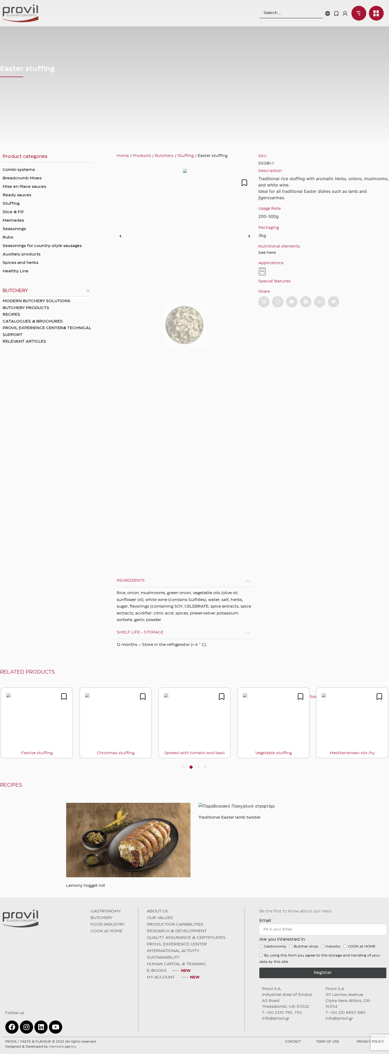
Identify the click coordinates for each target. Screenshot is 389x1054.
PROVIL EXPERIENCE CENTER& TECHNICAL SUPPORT (47, 331)
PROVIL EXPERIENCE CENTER (177, 944)
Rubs (8, 237)
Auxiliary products (21, 254)
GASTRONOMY (106, 911)
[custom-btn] (264, 301)
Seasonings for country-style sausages (42, 246)
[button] (120, 236)
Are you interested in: (282, 939)
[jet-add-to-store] (244, 182)
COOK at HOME (107, 931)
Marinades (13, 220)
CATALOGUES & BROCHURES (33, 321)
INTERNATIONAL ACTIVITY (173, 951)
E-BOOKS (157, 971)
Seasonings (14, 229)
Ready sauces (17, 195)
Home (123, 156)
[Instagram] (26, 1027)
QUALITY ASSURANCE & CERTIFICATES (186, 938)
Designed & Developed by (40, 1046)
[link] (357, 13)
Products (142, 156)
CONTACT (293, 1041)
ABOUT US (157, 911)
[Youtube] (55, 1027)
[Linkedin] (41, 1027)
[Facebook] (12, 1027)
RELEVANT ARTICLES (24, 341)
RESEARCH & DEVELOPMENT (177, 931)
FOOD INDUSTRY (108, 924)
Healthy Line (16, 271)
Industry (333, 946)
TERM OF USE (327, 1041)
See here (267, 253)
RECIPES (11, 314)
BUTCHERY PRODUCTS (26, 308)
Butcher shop (306, 946)
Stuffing (11, 204)
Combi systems (19, 170)
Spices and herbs (20, 263)
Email (265, 921)
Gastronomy (275, 946)
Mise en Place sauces (24, 187)
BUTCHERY (101, 918)
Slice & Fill (13, 212)
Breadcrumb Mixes (22, 178)
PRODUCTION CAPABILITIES (175, 924)
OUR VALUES (160, 918)
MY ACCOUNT (161, 977)
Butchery (164, 156)
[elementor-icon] (336, 13)
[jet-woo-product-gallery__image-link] (185, 236)
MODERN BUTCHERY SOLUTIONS (36, 301)
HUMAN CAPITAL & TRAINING (176, 964)
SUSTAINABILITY (163, 957)
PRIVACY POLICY (370, 1041)
